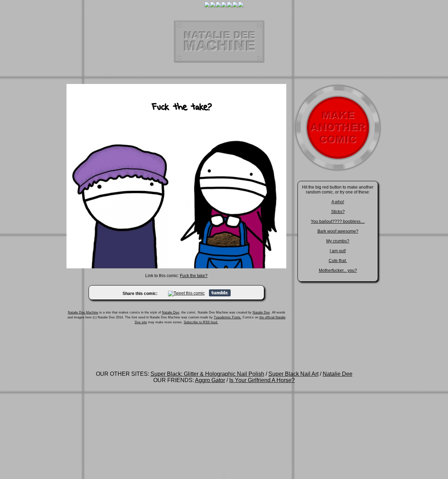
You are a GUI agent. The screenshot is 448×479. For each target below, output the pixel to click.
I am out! (338, 250)
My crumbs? (337, 241)
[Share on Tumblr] (220, 295)
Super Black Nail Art (293, 374)
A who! (337, 201)
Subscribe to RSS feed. (201, 322)
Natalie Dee (170, 312)
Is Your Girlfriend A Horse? (262, 380)
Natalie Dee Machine (83, 312)
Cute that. (338, 260)
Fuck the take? (194, 275)
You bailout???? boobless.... (338, 221)
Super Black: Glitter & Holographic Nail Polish (207, 374)
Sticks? (338, 211)
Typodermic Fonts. (227, 317)
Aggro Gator (210, 380)
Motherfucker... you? (338, 270)
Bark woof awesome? (337, 231)
